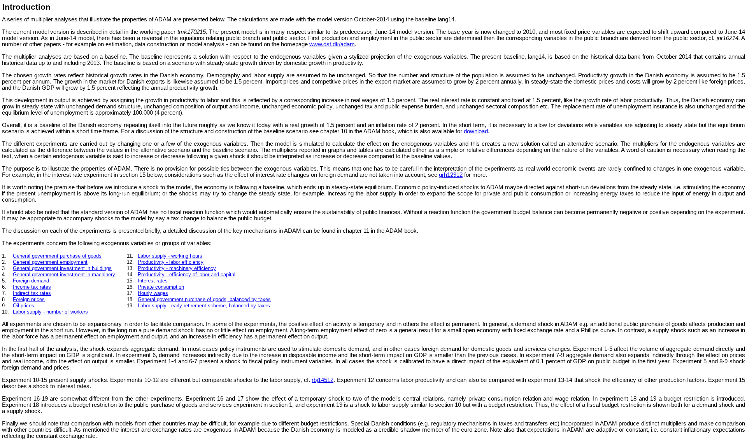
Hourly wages (153, 293)
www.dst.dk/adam (332, 44)
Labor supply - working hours (170, 256)
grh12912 (451, 175)
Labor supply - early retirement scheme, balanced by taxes (204, 306)
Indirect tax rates (32, 293)
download (476, 131)
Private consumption (161, 287)
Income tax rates (32, 287)
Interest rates (153, 281)
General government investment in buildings (62, 268)
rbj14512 (322, 380)
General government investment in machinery (64, 274)
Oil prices (23, 306)
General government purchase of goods (57, 256)
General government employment (50, 262)
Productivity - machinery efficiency (177, 268)
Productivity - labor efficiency (170, 262)
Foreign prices (29, 299)
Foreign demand (31, 281)
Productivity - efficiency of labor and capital (186, 274)
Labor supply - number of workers (50, 312)
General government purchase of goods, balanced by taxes (204, 299)
